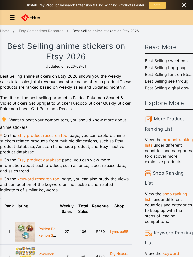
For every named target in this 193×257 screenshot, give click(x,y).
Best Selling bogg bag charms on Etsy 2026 (169, 67)
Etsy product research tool (42, 135)
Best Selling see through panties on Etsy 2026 (169, 81)
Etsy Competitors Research (41, 31)
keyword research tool (38, 178)
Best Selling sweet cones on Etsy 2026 (169, 60)
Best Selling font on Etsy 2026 (169, 74)
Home (5, 31)
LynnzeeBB (119, 231)
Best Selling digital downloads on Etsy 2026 (169, 87)
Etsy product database (39, 159)
